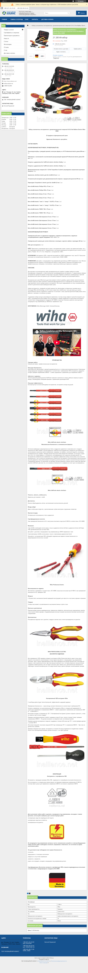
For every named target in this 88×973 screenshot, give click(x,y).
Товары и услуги (15, 19)
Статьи (6, 41)
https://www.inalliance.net (10, 81)
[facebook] (28, 893)
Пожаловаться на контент (44, 961)
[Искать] (68, 13)
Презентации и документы (12, 35)
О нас (26, 19)
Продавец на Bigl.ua (44, 959)
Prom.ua (52, 958)
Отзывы (6, 47)
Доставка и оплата (47, 19)
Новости (6, 38)
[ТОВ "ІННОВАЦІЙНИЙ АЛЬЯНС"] (9, 13)
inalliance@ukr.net (8, 83)
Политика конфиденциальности (59, 961)
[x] (29, 893)
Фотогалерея (7, 44)
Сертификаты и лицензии (11, 32)
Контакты (35, 19)
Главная (4, 19)
